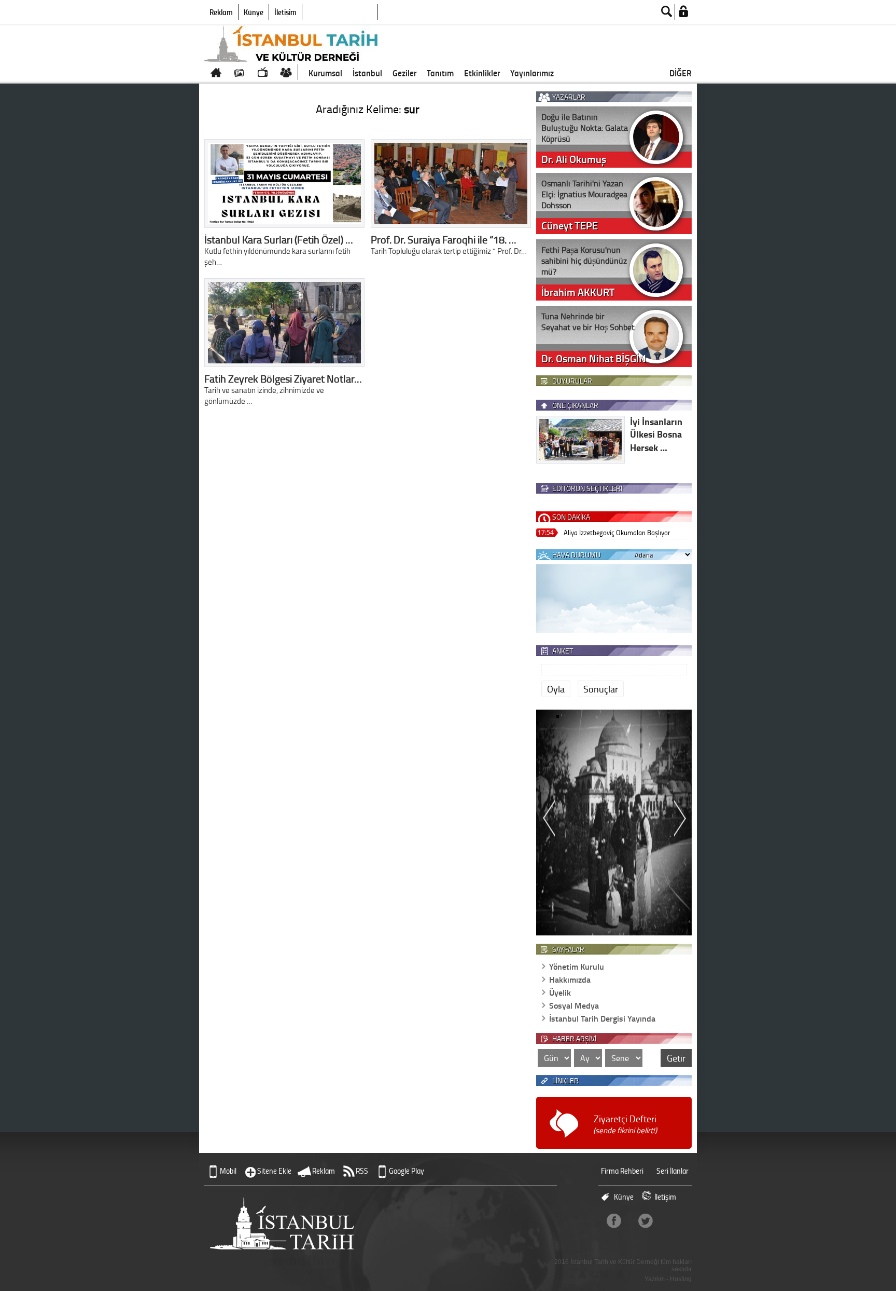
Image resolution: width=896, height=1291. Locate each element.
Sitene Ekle (274, 1170)
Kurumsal (325, 72)
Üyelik (560, 992)
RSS (362, 1170)
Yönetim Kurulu (576, 966)
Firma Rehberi (622, 1170)
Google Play (406, 1170)
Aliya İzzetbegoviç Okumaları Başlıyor (617, 532)
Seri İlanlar (672, 1170)
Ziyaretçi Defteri (625, 1124)
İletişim (285, 12)
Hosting (681, 1279)
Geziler (404, 72)
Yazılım (655, 1279)
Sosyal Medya (574, 1005)
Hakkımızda (570, 979)
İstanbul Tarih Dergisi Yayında (602, 1018)
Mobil (228, 1170)
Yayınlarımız (532, 72)
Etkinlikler (482, 72)
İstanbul (367, 72)
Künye (253, 12)
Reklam (221, 12)
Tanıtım (440, 72)
